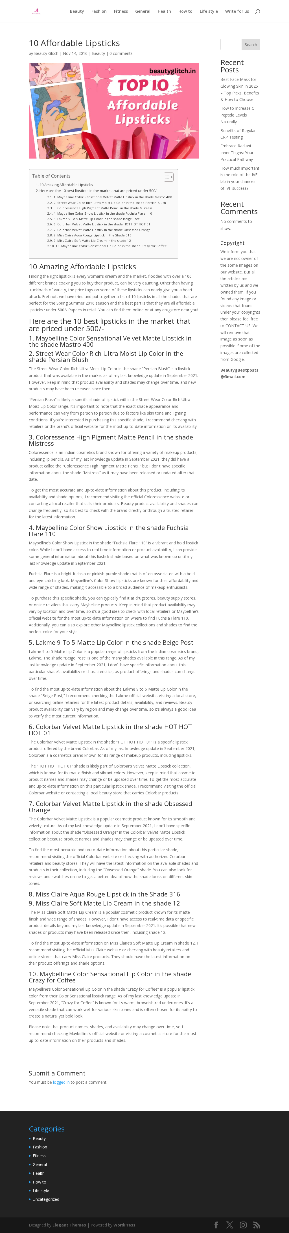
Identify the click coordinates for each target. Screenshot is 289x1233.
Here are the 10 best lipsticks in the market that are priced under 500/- (99, 190)
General (142, 11)
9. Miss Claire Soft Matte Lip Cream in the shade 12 (92, 240)
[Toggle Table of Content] (165, 177)
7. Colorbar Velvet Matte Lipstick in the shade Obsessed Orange (102, 230)
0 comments (121, 53)
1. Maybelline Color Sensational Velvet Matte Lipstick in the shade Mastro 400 (113, 197)
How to (185, 11)
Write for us (237, 11)
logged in (61, 1082)
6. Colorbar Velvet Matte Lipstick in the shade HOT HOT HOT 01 (102, 224)
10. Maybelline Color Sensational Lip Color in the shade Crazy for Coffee (111, 246)
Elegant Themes (69, 1225)
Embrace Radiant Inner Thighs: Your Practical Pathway (236, 152)
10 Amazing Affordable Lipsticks (66, 184)
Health (164, 11)
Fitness (121, 11)
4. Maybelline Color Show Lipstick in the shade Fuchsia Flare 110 (103, 213)
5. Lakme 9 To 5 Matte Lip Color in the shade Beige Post (96, 219)
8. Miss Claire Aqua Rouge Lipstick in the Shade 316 (92, 235)
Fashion (99, 11)
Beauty (77, 11)
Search (251, 44)
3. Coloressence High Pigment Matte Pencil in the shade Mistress (103, 208)
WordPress (124, 1225)
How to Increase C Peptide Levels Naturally (237, 114)
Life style (209, 11)
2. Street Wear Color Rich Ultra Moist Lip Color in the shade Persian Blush (110, 203)
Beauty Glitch (46, 53)
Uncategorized (46, 1199)
